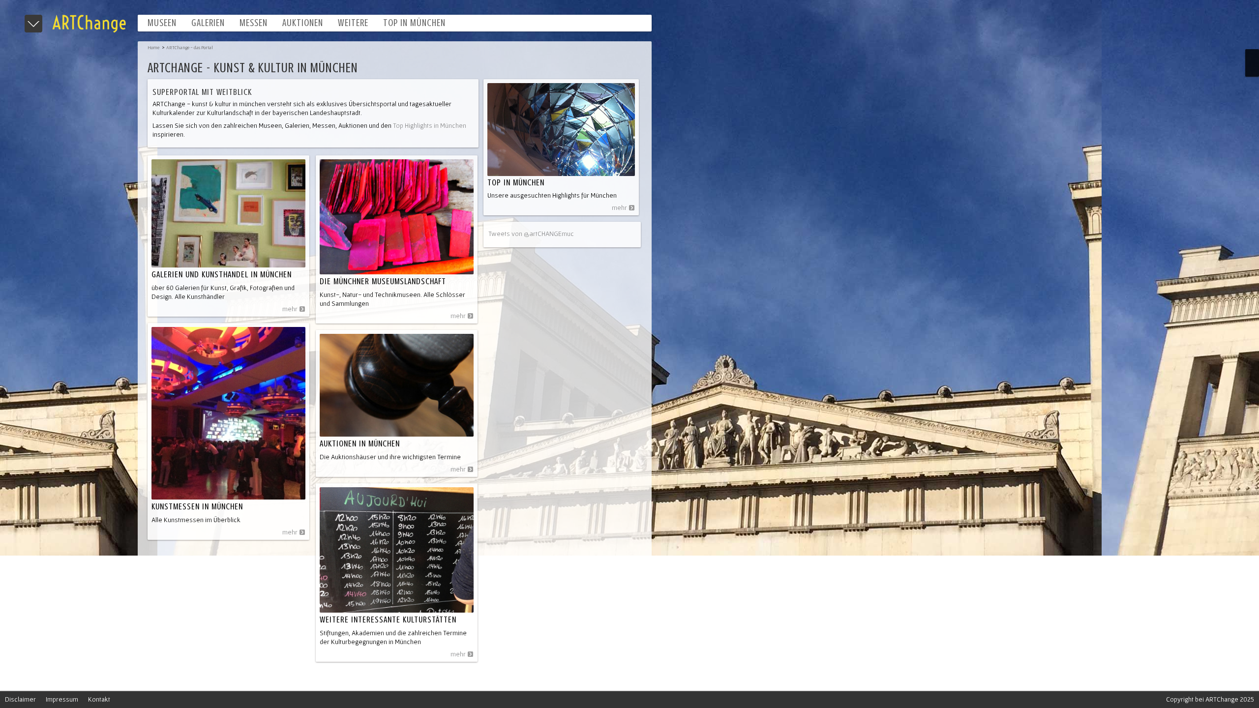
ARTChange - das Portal (189, 47)
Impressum (62, 699)
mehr (290, 309)
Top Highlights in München (428, 125)
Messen (254, 23)
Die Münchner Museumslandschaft (383, 281)
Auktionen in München (360, 443)
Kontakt (99, 699)
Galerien (208, 23)
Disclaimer (20, 699)
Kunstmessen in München (197, 506)
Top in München (414, 23)
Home (153, 47)
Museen (162, 23)
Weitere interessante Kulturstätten (388, 619)
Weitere (353, 23)
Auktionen (302, 23)
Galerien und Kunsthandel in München (221, 274)
